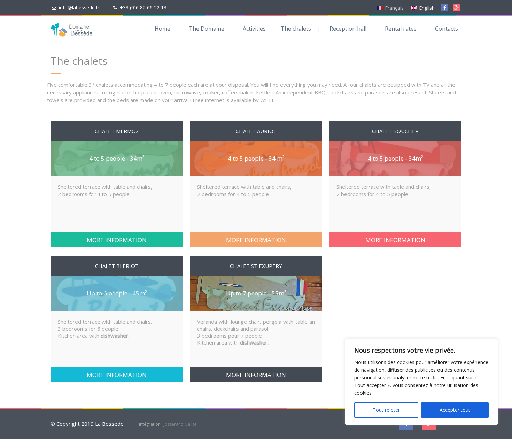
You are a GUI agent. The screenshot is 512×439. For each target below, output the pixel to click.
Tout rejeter (386, 410)
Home (162, 28)
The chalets (296, 28)
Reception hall (347, 28)
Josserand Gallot (180, 424)
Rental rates (401, 28)
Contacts (446, 28)
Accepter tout (455, 410)
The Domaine (206, 28)
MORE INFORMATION (117, 240)
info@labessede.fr (79, 7)
